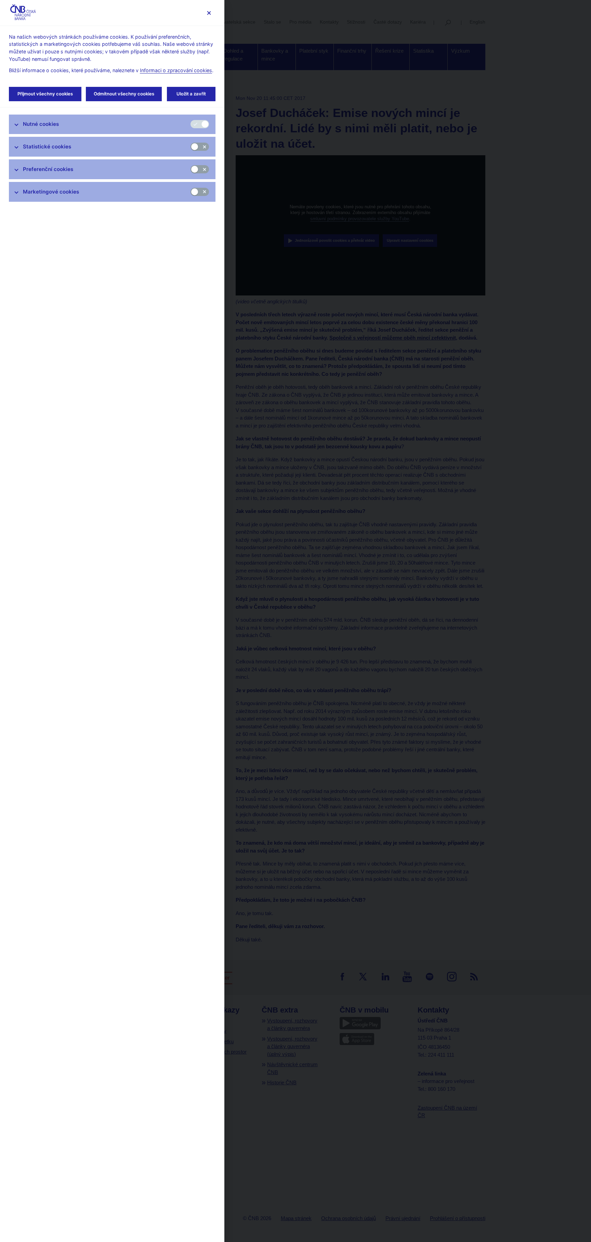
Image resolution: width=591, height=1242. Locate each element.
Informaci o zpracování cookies (176, 70)
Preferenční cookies (48, 169)
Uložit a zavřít (191, 93)
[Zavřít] (208, 12)
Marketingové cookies (51, 191)
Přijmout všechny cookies (45, 93)
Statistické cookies (47, 146)
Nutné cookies (41, 124)
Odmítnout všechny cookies (124, 93)
